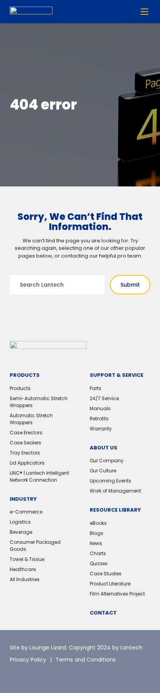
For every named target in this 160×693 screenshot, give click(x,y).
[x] (15, 673)
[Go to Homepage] (31, 12)
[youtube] (68, 673)
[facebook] (50, 673)
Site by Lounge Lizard (38, 647)
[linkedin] (33, 673)
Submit (130, 285)
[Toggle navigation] (144, 12)
